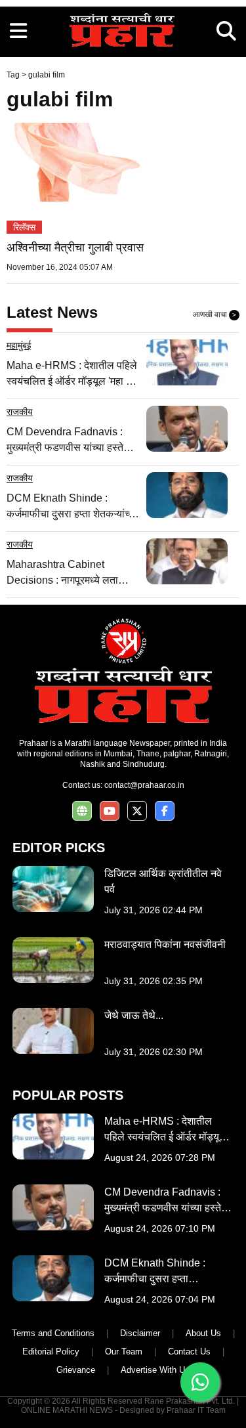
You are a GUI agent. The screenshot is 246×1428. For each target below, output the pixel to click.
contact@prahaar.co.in (144, 785)
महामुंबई (19, 345)
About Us (203, 1333)
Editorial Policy (50, 1351)
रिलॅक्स (24, 227)
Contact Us (189, 1351)
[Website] (82, 811)
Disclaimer (140, 1333)
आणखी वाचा (214, 314)
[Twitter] (137, 811)
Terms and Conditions (53, 1333)
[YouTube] (109, 811)
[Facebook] (164, 811)
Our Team (123, 1351)
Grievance (75, 1370)
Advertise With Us (155, 1370)
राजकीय (20, 411)
